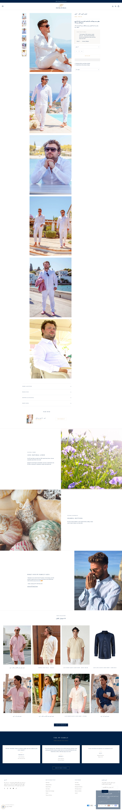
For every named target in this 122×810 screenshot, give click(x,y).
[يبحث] (115, 6)
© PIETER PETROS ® (9, 804)
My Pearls (47, 782)
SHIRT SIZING (25, 403)
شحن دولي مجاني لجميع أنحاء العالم (61, 1)
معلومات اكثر (78, 69)
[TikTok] (16, 788)
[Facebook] (4, 788)
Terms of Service (49, 795)
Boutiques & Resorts (78, 786)
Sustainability (77, 784)
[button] (87, 59)
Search (47, 793)
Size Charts (48, 788)
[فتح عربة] (118, 6)
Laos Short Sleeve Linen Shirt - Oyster (76, 716)
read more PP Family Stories (32, 586)
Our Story (77, 782)
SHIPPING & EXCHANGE (28, 397)
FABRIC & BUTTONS (27, 386)
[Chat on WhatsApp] (3, 806)
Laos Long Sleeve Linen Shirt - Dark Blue (105, 667)
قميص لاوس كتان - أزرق (17, 716)
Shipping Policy (49, 784)
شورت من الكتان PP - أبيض (40, 418)
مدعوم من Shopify (8, 806)
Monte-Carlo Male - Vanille (46, 667)
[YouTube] (13, 788)
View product (61, 418)
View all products (61, 724)
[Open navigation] (2, 6)
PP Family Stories (78, 788)
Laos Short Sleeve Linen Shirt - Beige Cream (75, 667)
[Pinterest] (10, 788)
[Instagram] (7, 788)
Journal (76, 793)
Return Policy (48, 786)
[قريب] (118, 791)
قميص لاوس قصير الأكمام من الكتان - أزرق (17, 667)
